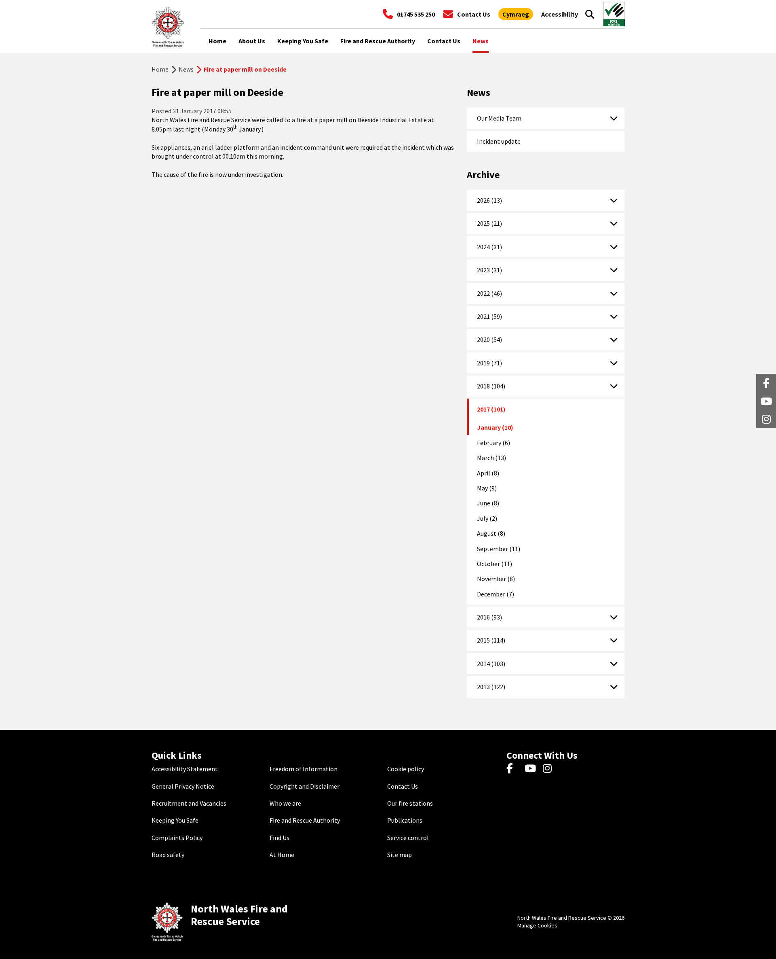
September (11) (498, 549)
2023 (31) (489, 270)
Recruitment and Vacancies (189, 803)
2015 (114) (491, 640)
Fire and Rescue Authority (305, 820)
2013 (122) (491, 687)
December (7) (495, 594)
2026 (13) (489, 200)
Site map (399, 855)
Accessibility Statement (185, 769)
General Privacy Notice (183, 786)
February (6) (493, 443)
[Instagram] (550, 769)
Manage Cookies (537, 925)
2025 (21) (489, 223)
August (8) (491, 533)
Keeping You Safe (175, 820)
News (186, 69)
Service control (408, 838)
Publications (404, 820)
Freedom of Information (303, 769)
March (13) (491, 458)
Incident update (499, 141)
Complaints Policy (177, 838)
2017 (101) (491, 409)
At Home (282, 855)
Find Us (279, 838)
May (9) (487, 488)
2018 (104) (491, 386)
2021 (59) (489, 316)
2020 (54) (489, 339)
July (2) (487, 518)
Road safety (168, 855)
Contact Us (402, 786)
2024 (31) (489, 247)
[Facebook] (513, 769)
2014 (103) (491, 664)
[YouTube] (532, 769)
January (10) (495, 427)
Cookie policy (405, 769)
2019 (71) (489, 363)
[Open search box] (589, 14)
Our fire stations (410, 803)
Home (160, 69)
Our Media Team (499, 118)
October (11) (494, 564)
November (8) (496, 579)
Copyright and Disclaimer (305, 786)
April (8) (488, 473)
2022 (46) (489, 293)
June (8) (488, 503)
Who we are (285, 803)
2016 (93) (489, 617)
